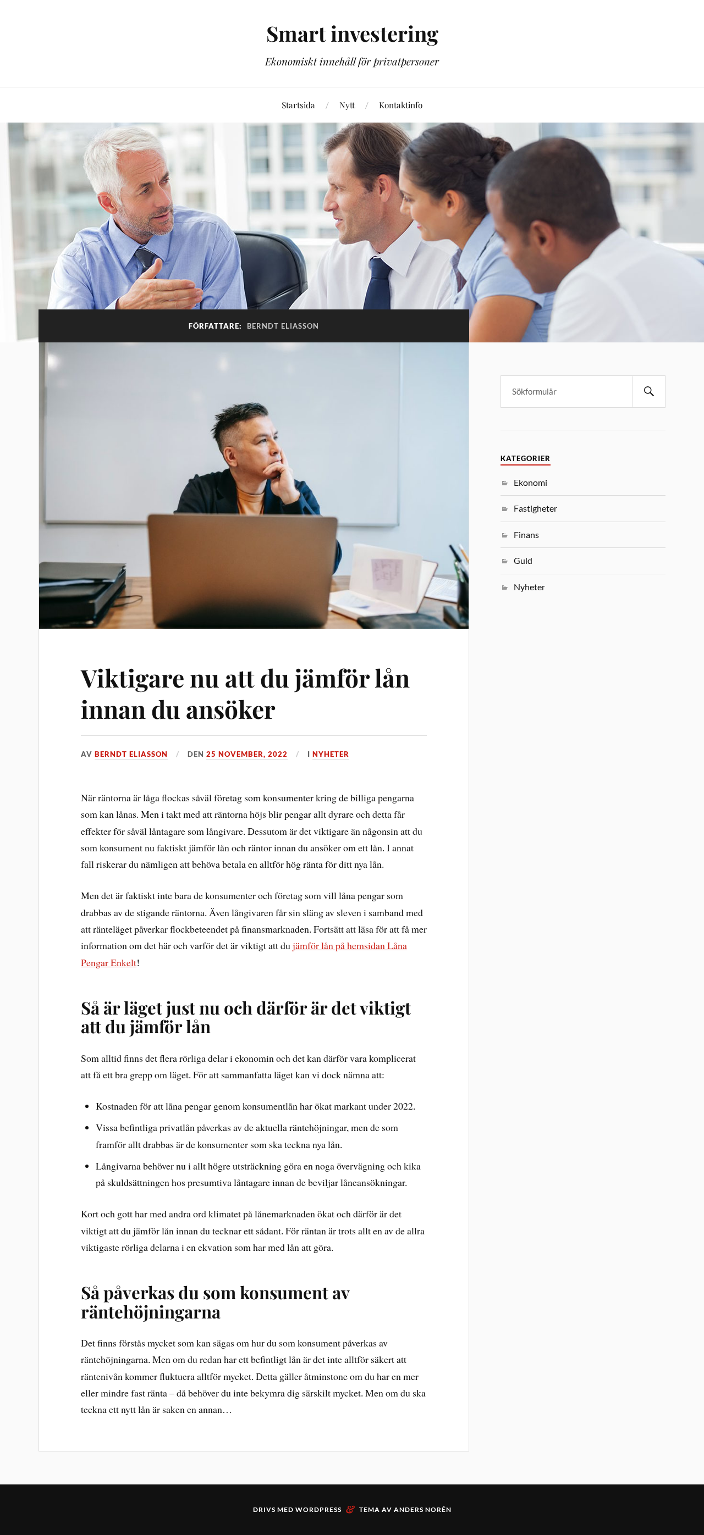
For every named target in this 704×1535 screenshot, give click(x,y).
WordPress (318, 1509)
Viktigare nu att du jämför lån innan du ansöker (245, 693)
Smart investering (352, 33)
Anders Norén (423, 1509)
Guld (523, 560)
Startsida (298, 104)
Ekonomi (530, 482)
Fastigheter (535, 508)
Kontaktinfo (400, 104)
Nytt (347, 104)
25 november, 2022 (247, 754)
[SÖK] (649, 391)
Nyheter (330, 754)
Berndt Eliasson (131, 754)
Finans (526, 534)
